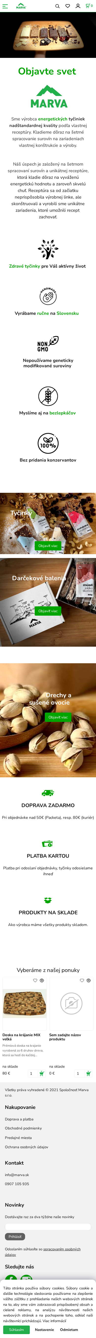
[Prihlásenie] (77, 6)
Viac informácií (54, 1320)
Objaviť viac (48, 545)
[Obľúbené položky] (67, 6)
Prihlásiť (15, 1236)
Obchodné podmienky (23, 1128)
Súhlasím (16, 1329)
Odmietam (69, 1329)
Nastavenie (44, 1329)
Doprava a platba (19, 1119)
